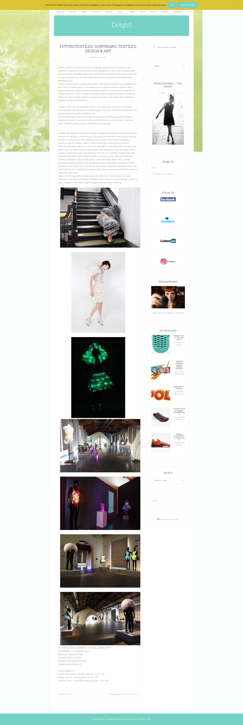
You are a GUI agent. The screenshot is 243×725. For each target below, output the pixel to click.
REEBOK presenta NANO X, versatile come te (179, 437)
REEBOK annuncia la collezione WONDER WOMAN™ (179, 365)
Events (69, 694)
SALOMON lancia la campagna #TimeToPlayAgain (179, 411)
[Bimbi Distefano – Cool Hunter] (168, 118)
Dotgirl (122, 24)
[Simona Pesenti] (168, 297)
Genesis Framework (129, 719)
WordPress (141, 719)
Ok (172, 5)
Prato (136, 694)
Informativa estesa (187, 5)
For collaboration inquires (162, 174)
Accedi (154, 501)
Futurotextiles (129, 694)
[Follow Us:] (168, 199)
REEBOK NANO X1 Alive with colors (179, 338)
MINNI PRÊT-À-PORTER (179, 388)
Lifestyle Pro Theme (113, 719)
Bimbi (153, 168)
